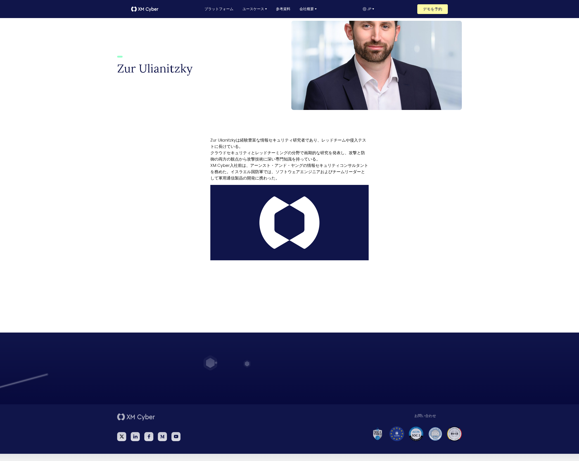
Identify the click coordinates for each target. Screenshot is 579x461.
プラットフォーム (218, 9)
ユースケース (253, 9)
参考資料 (283, 9)
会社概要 (306, 9)
